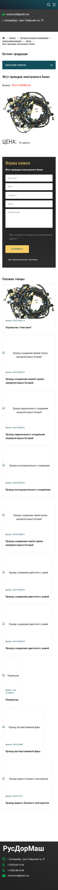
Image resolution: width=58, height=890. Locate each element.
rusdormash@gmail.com (17, 14)
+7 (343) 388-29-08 (16, 870)
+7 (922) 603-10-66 (16, 865)
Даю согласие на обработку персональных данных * (30, 236)
